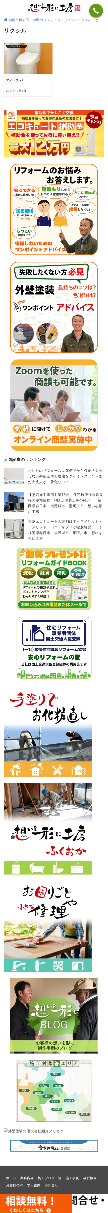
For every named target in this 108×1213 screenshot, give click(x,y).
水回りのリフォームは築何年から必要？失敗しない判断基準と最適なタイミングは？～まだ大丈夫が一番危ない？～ (65, 476)
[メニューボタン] (7, 7)
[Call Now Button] (96, 11)
